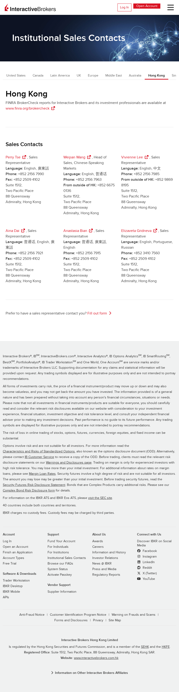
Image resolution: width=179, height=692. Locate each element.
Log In (124, 7)
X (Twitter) (149, 573)
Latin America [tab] (60, 75)
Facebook (149, 551)
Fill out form (97, 313)
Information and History (109, 552)
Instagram (149, 556)
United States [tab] (16, 75)
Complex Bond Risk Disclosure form (29, 490)
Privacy (98, 620)
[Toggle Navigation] (168, 7)
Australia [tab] (135, 75)
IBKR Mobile (11, 592)
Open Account (146, 6)
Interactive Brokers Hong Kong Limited (89, 640)
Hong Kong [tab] (156, 75)
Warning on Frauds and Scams (133, 615)
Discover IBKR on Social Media (154, 543)
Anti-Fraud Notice (32, 615)
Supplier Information (62, 592)
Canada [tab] (38, 75)
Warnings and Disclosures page (69, 463)
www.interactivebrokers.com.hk (96, 658)
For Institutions (58, 552)
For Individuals (58, 547)
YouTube (148, 579)
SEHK (145, 647)
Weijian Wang (74, 157)
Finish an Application (18, 552)
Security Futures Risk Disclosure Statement (34, 485)
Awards (97, 541)
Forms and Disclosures (71, 620)
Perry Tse (13, 157)
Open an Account (15, 547)
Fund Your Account (61, 541)
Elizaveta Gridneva (136, 230)
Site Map (115, 620)
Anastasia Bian (75, 230)
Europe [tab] (93, 75)
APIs (6, 597)
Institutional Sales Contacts (67, 558)
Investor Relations (105, 558)
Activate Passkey (60, 575)
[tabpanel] (89, 205)
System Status (58, 569)
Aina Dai (12, 230)
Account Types (13, 558)
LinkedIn (148, 562)
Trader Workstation (16, 580)
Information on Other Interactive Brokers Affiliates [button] (91, 673)
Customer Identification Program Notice (78, 615)
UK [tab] (79, 75)
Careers (98, 547)
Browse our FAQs (60, 563)
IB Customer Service (39, 457)
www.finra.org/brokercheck (27, 108)
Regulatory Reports (106, 575)
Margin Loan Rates (42, 474)
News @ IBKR (102, 563)
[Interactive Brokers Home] (30, 7)
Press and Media (104, 569)
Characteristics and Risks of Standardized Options (39, 451)
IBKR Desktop (13, 586)
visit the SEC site (100, 498)
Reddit (147, 568)
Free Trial (9, 563)
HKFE (166, 647)
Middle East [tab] (113, 75)
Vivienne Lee (132, 157)
